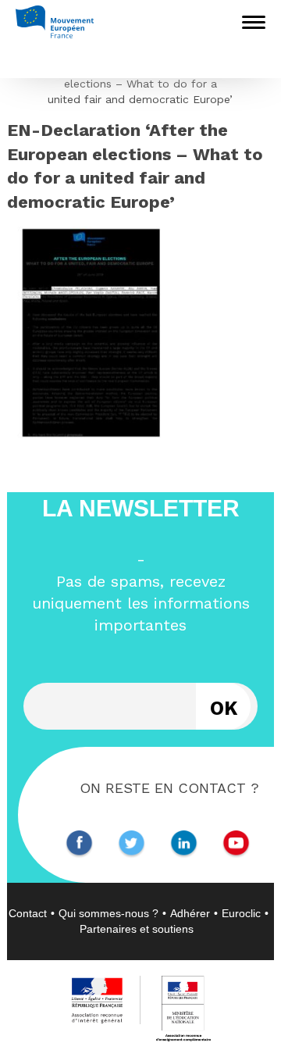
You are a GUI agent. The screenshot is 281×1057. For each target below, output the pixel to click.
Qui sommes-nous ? (108, 913)
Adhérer (190, 913)
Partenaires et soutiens (137, 929)
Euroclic (241, 913)
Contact (28, 913)
